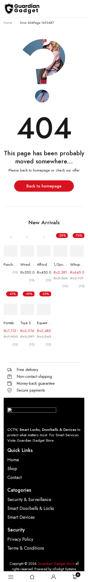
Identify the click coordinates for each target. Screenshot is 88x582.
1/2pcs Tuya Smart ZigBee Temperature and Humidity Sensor (61, 264)
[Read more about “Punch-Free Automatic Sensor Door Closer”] (10, 251)
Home (8, 22)
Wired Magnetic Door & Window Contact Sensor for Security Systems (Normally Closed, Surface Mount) (27, 264)
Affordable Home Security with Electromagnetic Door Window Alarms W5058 (44, 264)
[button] (27, 251)
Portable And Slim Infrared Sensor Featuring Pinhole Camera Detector (11, 323)
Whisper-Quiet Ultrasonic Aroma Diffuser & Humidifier (77, 264)
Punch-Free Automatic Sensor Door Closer (11, 264)
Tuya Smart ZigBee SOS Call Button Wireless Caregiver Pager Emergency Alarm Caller (27, 323)
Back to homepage (44, 186)
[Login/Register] (53, 577)
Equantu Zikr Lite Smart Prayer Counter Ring (44, 323)
